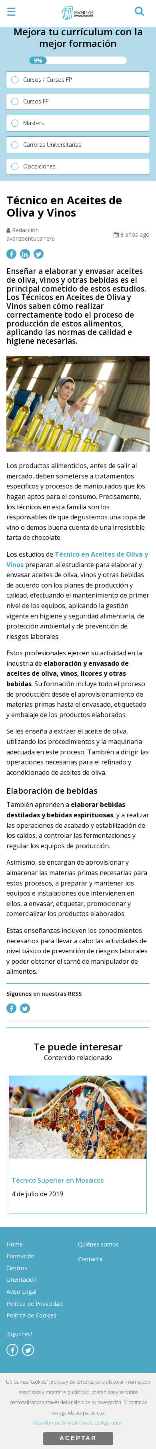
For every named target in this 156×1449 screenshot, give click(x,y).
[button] (139, 9)
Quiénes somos (98, 1244)
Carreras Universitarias (52, 144)
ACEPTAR (78, 1438)
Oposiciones (39, 166)
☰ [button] (11, 11)
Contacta (90, 1259)
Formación (20, 1256)
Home (14, 1244)
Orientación (21, 1279)
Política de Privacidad (34, 1303)
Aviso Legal (21, 1291)
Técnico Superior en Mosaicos (58, 1180)
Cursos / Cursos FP (47, 79)
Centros (16, 1268)
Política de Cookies (31, 1315)
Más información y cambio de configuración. (78, 1422)
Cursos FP (36, 101)
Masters (33, 123)
